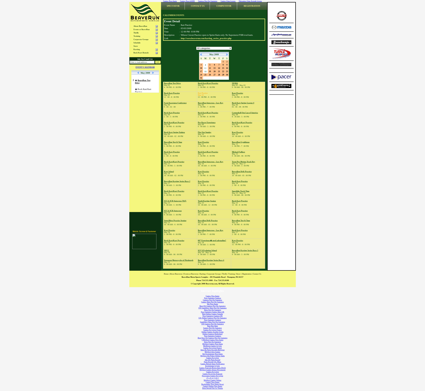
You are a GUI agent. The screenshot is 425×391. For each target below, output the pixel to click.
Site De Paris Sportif (212, 360)
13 (214, 68)
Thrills (136, 33)
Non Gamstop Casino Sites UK (212, 312)
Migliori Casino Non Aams (212, 344)
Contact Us (257, 274)
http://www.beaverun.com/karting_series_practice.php (206, 38)
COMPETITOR (223, 6)
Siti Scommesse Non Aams (212, 354)
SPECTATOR (173, 6)
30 (227, 75)
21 (219, 71)
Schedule (136, 43)
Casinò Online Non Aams (212, 386)
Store (135, 46)
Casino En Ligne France (212, 330)
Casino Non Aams (212, 296)
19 (210, 71)
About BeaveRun (140, 26)
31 (201, 78)
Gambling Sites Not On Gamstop (212, 322)
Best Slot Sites (212, 326)
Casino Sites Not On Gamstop (212, 302)
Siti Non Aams (212, 304)
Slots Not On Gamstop (212, 310)
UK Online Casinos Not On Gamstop (213, 318)
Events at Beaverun (191, 274)
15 (223, 68)
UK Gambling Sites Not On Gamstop (212, 308)
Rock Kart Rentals (141, 53)
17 (201, 71)
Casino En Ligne (212, 358)
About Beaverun (176, 274)
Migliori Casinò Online (212, 380)
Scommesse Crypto (212, 366)
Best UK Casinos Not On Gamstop (213, 306)
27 (214, 75)
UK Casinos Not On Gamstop (212, 324)
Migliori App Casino (212, 352)
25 (205, 75)
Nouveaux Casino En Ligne (212, 376)
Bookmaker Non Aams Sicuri (212, 384)
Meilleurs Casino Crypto (212, 346)
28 (219, 75)
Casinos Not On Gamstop (212, 300)
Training (136, 36)
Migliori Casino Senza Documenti (212, 370)
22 (223, 71)
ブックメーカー (212, 378)
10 (201, 68)
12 (210, 68)
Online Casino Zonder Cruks (212, 332)
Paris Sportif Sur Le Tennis (212, 388)
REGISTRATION (252, 6)
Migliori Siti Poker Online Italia (212, 356)
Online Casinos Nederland (212, 334)
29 (223, 75)
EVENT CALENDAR (145, 67)
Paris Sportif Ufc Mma (212, 362)
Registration (247, 274)
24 (201, 75)
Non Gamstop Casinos (212, 298)
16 (227, 68)
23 (227, 71)
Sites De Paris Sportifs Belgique (213, 350)
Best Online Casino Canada (212, 314)
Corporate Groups (140, 39)
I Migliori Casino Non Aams (212, 340)
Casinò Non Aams (212, 382)
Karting (136, 49)
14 (219, 68)
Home (166, 274)
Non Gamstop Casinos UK (213, 316)
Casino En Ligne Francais (212, 374)
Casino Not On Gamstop (212, 328)
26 (210, 75)
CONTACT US (198, 6)
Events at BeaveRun (141, 29)
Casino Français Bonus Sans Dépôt (212, 368)
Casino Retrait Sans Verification (213, 364)
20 (214, 71)
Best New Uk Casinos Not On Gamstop (212, 338)
